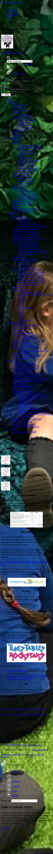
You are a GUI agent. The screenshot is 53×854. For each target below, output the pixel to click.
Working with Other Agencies (25, 427)
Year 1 (21, 302)
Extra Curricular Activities (24, 335)
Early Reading (24, 221)
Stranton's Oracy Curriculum (25, 236)
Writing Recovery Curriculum (31, 274)
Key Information (14, 137)
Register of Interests (27, 198)
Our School (12, 102)
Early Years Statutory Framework (33, 252)
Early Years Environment (29, 249)
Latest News (12, 12)
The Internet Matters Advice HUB (33, 350)
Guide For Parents (26, 254)
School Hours (18, 107)
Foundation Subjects (27, 285)
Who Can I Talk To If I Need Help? (28, 356)
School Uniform (19, 340)
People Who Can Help (28, 160)
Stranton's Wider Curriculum (25, 259)
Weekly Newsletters (21, 343)
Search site (6, 800)
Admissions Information (23, 173)
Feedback (16, 132)
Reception (22, 300)
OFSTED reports (20, 186)
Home (9, 99)
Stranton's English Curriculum (25, 229)
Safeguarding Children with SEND (28, 381)
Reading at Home (20, 358)
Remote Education (20, 290)
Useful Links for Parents (29, 409)
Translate (28, 64)
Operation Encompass (22, 421)
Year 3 (21, 310)
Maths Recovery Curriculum (31, 277)
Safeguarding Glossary (22, 391)
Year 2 (21, 305)
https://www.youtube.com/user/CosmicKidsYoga (23, 714)
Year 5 (21, 315)
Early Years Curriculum (28, 247)
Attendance (12, 429)
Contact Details (19, 105)
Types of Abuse (19, 383)
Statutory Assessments (22, 333)
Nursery (21, 297)
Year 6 (21, 317)
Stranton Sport (18, 257)
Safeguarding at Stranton (23, 363)
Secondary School (26, 163)
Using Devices (24, 401)
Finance (16, 206)
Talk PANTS (24, 404)
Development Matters (27, 244)
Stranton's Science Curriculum (25, 234)
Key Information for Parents (30, 292)
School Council (25, 127)
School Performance (21, 176)
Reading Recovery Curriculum (32, 272)
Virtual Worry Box (20, 130)
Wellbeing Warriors (26, 120)
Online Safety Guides (27, 399)
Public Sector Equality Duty (24, 208)
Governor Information (28, 193)
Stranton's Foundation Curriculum (27, 239)
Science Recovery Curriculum (31, 279)
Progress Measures (26, 181)
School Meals (18, 330)
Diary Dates (12, 9)
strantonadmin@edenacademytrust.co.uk (24, 745)
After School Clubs (26, 338)
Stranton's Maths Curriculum (25, 231)
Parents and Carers (16, 323)
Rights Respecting (26, 262)
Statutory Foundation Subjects (31, 282)
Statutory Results (25, 178)
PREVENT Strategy (21, 388)
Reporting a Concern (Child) (25, 366)
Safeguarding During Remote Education (30, 378)
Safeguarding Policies (22, 371)
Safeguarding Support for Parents (27, 394)
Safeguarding (13, 361)
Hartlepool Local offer (28, 168)
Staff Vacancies (25, 115)
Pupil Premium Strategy (23, 201)
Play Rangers (24, 122)
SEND (15, 143)
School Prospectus (20, 328)
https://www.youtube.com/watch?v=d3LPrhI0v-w (23, 709)
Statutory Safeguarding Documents (28, 373)
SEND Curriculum (26, 150)
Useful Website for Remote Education (35, 295)
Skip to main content (10, 2)
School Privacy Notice (22, 211)
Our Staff (16, 112)
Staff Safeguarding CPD (23, 386)
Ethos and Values (20, 110)
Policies (10, 17)
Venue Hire (17, 135)
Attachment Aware (26, 267)
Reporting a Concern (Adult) (25, 368)
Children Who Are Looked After (27, 419)
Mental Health (24, 406)
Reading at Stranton (21, 219)
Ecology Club (24, 264)
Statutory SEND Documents (31, 148)
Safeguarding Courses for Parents (33, 411)
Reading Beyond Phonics (29, 224)
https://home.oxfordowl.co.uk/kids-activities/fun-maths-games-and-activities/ (28, 677)
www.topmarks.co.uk (16, 671)
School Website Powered (12, 754)
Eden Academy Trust (21, 203)
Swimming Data (25, 183)
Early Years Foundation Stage (25, 241)
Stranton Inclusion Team (29, 145)
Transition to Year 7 (21, 353)
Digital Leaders (25, 125)
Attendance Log (25, 191)
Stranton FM (12, 15)
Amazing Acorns (25, 307)
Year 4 (21, 312)
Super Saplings (25, 320)
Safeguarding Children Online (25, 376)
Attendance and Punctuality (24, 432)
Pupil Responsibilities (22, 117)
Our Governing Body (27, 196)
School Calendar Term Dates (25, 325)
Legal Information (40, 750)
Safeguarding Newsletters (23, 424)
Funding (22, 155)
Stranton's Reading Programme (32, 226)
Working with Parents (27, 165)
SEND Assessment (26, 153)
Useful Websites (25, 158)
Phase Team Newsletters (23, 345)
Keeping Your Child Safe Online (32, 396)
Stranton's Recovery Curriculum (26, 269)
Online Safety (18, 348)
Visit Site (5, 828)
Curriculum (12, 214)
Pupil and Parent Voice (28, 170)
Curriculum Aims (20, 216)
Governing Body (20, 188)
